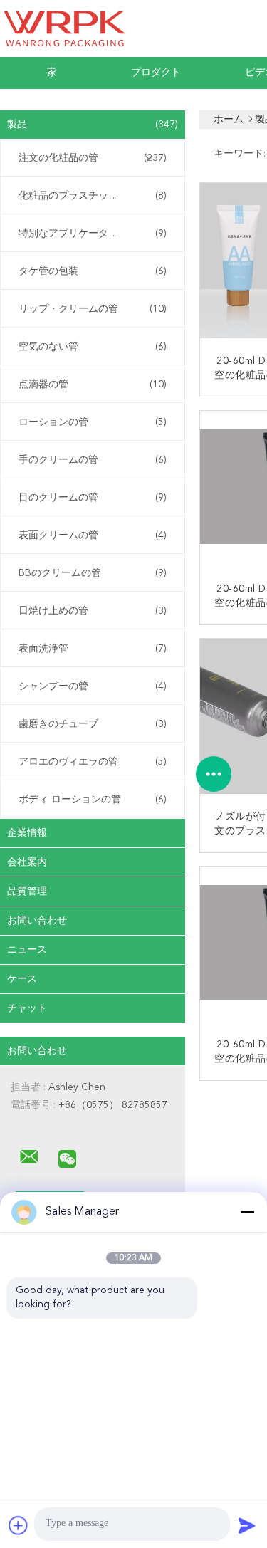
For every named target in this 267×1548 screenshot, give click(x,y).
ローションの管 (93, 422)
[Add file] (18, 1525)
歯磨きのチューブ (93, 724)
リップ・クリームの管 (93, 309)
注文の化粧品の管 (93, 158)
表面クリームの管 (93, 535)
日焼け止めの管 (93, 611)
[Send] (247, 1525)
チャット (27, 1008)
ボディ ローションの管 (93, 800)
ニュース (27, 950)
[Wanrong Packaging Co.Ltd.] (29, 1157)
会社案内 (27, 862)
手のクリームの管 (93, 460)
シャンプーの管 (93, 686)
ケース (22, 979)
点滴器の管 (93, 384)
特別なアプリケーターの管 (93, 234)
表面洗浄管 (93, 649)
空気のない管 (93, 347)
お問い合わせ (37, 921)
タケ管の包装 (93, 271)
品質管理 (27, 891)
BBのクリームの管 (93, 573)
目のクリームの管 (93, 498)
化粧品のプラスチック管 (93, 196)
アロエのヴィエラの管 (93, 762)
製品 (92, 125)
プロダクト (156, 73)
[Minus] (247, 1211)
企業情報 (27, 833)
